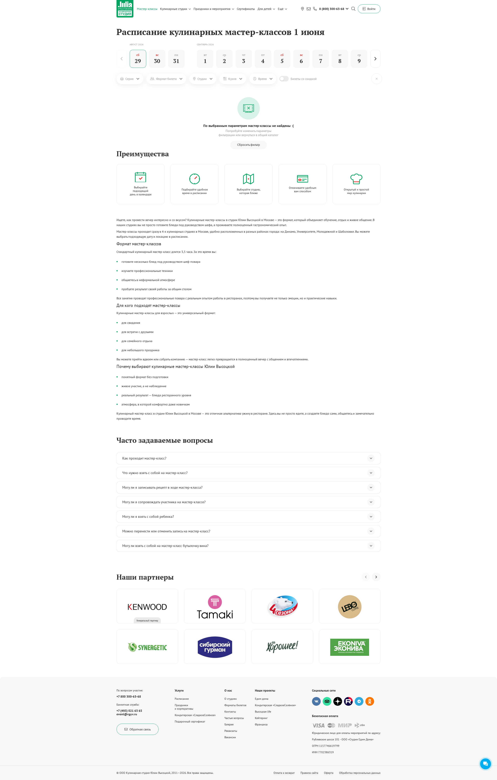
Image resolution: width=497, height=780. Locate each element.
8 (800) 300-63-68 (331, 9)
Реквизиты (230, 731)
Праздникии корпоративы (184, 706)
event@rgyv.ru (126, 714)
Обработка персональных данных (360, 773)
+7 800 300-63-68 (128, 696)
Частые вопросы (234, 718)
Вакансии (230, 737)
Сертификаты (246, 9)
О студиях (230, 699)
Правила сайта (309, 773)
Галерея (229, 724)
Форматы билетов (235, 705)
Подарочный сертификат (190, 721)
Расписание (182, 699)
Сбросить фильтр (248, 145)
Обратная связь (140, 729)
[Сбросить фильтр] (376, 78)
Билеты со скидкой (304, 79)
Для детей (264, 9)
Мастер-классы (147, 9)
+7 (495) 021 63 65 (129, 711)
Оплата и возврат (284, 773)
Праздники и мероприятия (212, 9)
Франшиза (261, 724)
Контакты (230, 711)
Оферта (328, 773)
